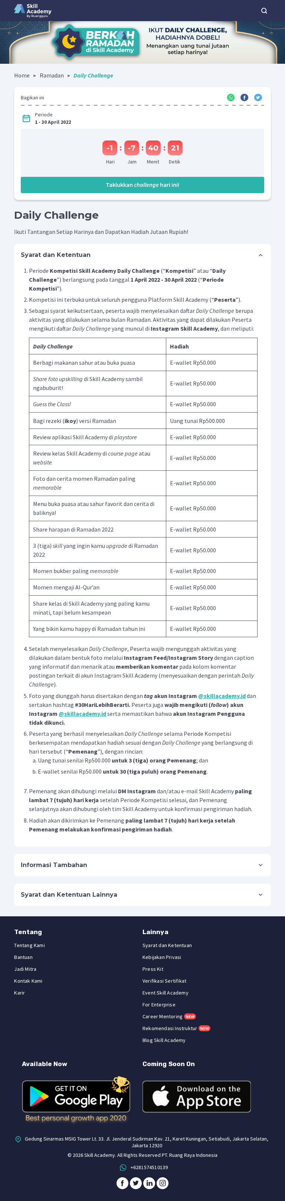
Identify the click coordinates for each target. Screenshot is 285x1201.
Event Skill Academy (165, 992)
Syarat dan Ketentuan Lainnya (69, 894)
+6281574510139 (149, 1167)
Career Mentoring (162, 1016)
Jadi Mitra (25, 969)
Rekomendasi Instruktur (169, 1028)
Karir (19, 992)
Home (22, 75)
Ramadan (52, 75)
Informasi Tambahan (54, 865)
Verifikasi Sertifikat (164, 980)
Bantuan (23, 957)
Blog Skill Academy (164, 1040)
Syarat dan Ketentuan (56, 254)
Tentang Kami (29, 945)
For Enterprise (159, 1004)
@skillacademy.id (222, 695)
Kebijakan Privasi (161, 957)
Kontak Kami (28, 980)
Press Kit (152, 969)
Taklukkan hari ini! (142, 184)
